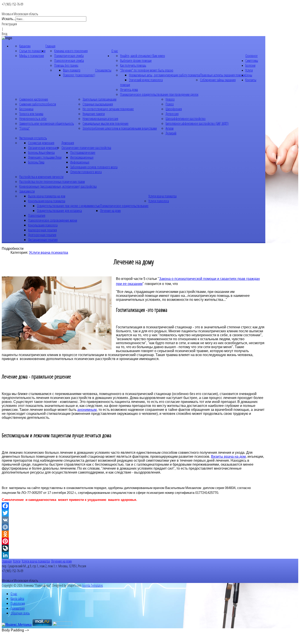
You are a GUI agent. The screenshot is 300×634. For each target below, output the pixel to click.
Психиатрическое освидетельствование (124, 205)
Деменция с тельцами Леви (44, 157)
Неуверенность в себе (33, 118)
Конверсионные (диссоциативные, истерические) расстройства (58, 186)
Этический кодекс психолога (146, 79)
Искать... (9, 19)
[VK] (133, 520)
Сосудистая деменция (41, 142)
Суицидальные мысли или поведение (105, 123)
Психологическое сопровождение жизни (52, 220)
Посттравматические (82, 152)
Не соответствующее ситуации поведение (108, 109)
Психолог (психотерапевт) (79, 75)
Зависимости (27, 191)
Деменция (67, 142)
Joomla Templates (92, 585)
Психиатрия (18, 608)
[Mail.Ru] (133, 527)
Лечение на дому (110, 210)
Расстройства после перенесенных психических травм (52, 181)
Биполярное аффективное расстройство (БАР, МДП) (197, 123)
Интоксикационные (82, 157)
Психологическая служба (69, 60)
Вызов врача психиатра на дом (46, 196)
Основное (251, 55)
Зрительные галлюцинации (99, 99)
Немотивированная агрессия (100, 118)
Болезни (250, 65)
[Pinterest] (133, 541)
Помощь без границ (66, 65)
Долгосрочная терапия (42, 234)
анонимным (87, 410)
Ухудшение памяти (94, 113)
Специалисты (103, 70)
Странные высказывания (98, 104)
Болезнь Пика (36, 162)
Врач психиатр (71, 70)
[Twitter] (133, 512)
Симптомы (251, 60)
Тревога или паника (31, 113)
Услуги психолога (158, 200)
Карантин (25, 46)
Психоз (170, 104)
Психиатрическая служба (69, 55)
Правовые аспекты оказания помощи (222, 75)
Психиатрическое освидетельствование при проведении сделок (159, 94)
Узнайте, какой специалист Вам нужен (142, 55)
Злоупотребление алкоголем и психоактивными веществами (120, 128)
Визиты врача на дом (228, 456)
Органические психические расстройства (86, 147)
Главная (50, 46)
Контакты (250, 79)
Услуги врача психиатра (162, 196)
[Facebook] (133, 505)
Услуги (249, 70)
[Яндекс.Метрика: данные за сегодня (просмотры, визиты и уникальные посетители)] (17, 625)
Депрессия (172, 113)
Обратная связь (20, 613)
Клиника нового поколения (71, 50)
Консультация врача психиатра (46, 200)
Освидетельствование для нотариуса (59, 210)
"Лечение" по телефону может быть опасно (146, 70)
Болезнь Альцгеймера (41, 152)
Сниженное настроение (33, 99)
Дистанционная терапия (43, 239)
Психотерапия (36, 215)
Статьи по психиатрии (32, 50)
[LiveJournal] (133, 548)
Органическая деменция (43, 147)
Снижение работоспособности (37, 104)
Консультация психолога (43, 225)
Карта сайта (17, 598)
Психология (18, 603)
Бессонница (26, 109)
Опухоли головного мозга (86, 171)
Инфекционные (79, 162)
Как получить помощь (133, 65)
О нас (114, 50)
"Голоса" (24, 128)
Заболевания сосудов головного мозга (93, 167)
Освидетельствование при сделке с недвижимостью (68, 205)
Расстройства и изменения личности (41, 176)
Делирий (171, 133)
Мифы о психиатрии (31, 55)
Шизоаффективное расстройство (186, 118)
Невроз (170, 99)
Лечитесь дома (129, 89)
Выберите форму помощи (136, 60)
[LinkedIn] (133, 555)
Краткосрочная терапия (42, 230)
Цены (248, 75)
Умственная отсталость (33, 138)
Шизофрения (174, 109)
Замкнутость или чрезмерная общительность (46, 123)
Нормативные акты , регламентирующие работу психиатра (164, 75)
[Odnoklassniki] (133, 534)
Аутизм (169, 128)
